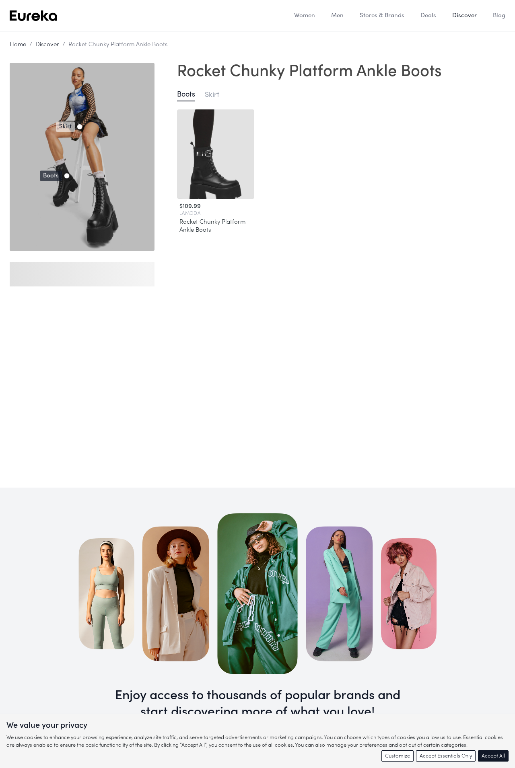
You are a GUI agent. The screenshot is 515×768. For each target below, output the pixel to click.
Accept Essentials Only (446, 756)
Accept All (493, 756)
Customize (397, 756)
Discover (47, 44)
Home (18, 44)
